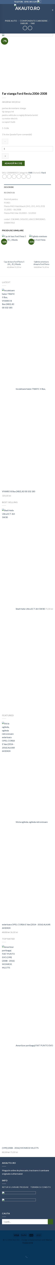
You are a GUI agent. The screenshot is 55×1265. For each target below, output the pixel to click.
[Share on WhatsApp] (4, 176)
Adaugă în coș (13, 163)
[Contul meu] (49, 10)
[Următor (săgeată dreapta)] (10, 1260)
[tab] (27, 187)
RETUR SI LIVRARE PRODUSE (15, 1187)
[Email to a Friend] (19, 176)
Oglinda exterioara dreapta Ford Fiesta (41, 263)
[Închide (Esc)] (2, 1249)
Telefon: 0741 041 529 (25, 2)
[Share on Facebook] (9, 176)
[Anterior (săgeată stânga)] (2, 1260)
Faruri (24, 23)
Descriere (9, 187)
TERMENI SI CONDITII (40, 1187)
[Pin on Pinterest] (23, 176)
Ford (43, 172)
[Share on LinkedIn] (28, 176)
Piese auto (11, 20)
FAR (33, 23)
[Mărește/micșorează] (10, 1249)
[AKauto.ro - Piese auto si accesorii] (27, 10)
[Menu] (3, 10)
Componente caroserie (34, 20)
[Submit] (50, 1221)
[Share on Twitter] (14, 176)
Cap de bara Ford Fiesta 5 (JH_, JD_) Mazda (14, 263)
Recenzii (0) (9, 193)
